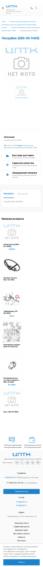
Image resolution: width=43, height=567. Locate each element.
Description (8, 193)
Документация (21, 530)
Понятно (21, 562)
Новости (21, 537)
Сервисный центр (21, 527)
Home (4, 21)
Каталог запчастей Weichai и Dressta (23, 21)
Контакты (21, 541)
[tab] (8, 194)
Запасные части (22, 523)
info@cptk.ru (21, 502)
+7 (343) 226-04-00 (14, 483)
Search (36, 8)
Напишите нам (21, 491)
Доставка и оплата (21, 534)
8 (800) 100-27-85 (12, 477)
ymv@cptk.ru (21, 505)
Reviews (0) (22, 194)
